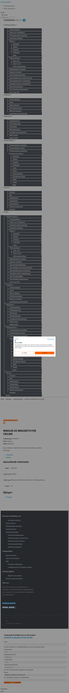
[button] (17, 339)
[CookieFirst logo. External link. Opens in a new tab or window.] (15, 341)
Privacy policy (50, 339)
